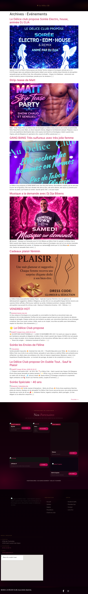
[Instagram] (68, 591)
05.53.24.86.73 (6, 548)
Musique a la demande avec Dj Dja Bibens (37, 193)
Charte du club (51, 512)
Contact (70, 507)
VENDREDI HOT (20, 309)
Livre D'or (70, 510)
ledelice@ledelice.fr (7, 552)
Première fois (72, 504)
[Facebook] (63, 591)
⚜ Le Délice (42, 5)
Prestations (50, 510)
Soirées (49, 504)
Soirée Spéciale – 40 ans (26, 382)
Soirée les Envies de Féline (27, 345)
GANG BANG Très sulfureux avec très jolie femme (42, 137)
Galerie (49, 507)
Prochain (74, 399)
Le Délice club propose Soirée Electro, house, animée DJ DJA (39, 20)
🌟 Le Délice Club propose (27, 328)
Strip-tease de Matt (22, 80)
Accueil (49, 501)
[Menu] (48, 5)
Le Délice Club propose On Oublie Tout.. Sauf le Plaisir (40, 363)
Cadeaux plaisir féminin (25, 251)
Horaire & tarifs (72, 501)
